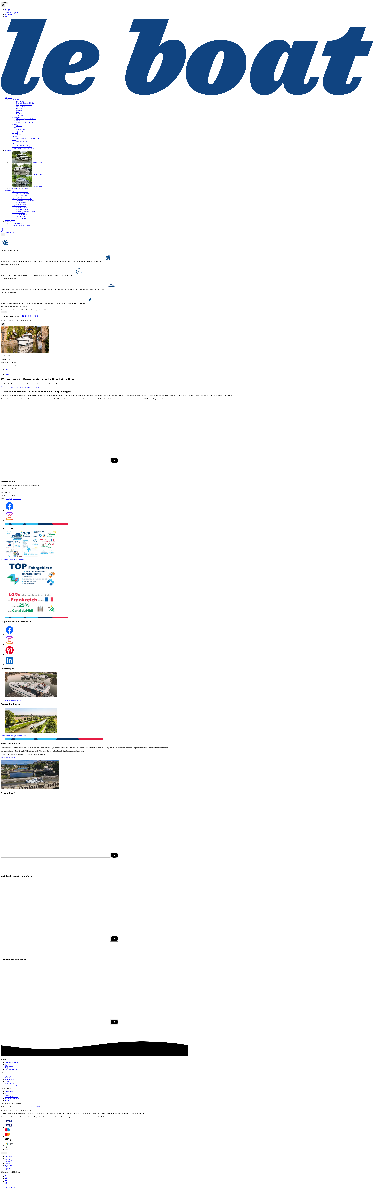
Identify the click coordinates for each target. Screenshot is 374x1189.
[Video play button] (114, 460)
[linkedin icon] (9, 664)
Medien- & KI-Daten (11, 1097)
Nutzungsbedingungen (12, 1085)
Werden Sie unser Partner (12, 1098)
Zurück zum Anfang (7, 1187)
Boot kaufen (8, 221)
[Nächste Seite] (5, 312)
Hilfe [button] (2, 1073)
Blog (6, 1068)
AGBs (7, 1100)
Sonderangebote (10, 220)
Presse (7, 374)
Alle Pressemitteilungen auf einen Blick (14, 736)
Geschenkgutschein (11, 1069)
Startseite (7, 369)
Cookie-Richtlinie (10, 1083)
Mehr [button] (2, 1059)
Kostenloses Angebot (11, 13)
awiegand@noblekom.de (13, 499)
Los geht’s (8, 190)
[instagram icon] (9, 520)
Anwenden (4, 2)
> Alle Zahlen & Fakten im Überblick (12, 559)
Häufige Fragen (9, 1079)
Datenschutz (8, 1081)
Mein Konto (8, 14)
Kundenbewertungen (11, 1062)
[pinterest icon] (9, 654)
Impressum (8, 1076)
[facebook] (6, 1176)
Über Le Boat (9, 1091)
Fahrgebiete (8, 98)
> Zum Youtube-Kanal (8, 757)
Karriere (7, 1093)
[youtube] (6, 1181)
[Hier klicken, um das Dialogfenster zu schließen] (3, 324)
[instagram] (6, 1178)
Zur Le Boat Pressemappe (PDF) (12, 700)
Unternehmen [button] (5, 1088)
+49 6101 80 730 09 (29, 316)
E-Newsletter (9, 1066)
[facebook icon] (9, 510)
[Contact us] (2, 238)
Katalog (7, 1064)
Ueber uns (8, 371)
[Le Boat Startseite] (187, 94)
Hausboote (8, 150)
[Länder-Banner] (3, 5)
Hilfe (6, 16)
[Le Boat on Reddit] (6, 1184)
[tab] (6, 387)
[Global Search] (2, 229)
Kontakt (7, 1078)
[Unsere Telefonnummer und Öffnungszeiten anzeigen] (3, 234)
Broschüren (8, 11)
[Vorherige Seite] (2, 312)
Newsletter (8, 9)
